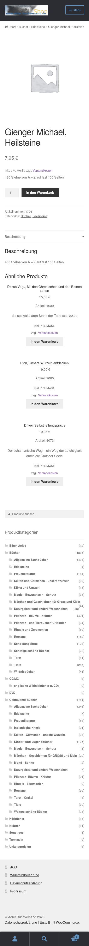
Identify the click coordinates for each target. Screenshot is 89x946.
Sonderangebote (26, 643)
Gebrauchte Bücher (23, 700)
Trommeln (16, 839)
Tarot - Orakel (23, 797)
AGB (13, 867)
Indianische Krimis (27, 727)
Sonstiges (16, 832)
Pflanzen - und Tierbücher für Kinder (40, 623)
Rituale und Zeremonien (31, 629)
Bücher (23, 27)
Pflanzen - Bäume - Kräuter (33, 616)
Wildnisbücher (24, 671)
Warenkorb (68, 935)
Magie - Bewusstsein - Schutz (35, 594)
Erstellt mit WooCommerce (59, 922)
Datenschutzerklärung (26, 883)
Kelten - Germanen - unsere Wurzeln (39, 735)
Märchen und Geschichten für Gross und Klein (47, 601)
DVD (12, 693)
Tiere (17, 665)
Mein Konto (15, 939)
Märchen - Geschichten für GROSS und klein (45, 755)
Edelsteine (38, 27)
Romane (20, 636)
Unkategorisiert (20, 846)
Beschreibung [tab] (15, 236)
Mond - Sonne (24, 762)
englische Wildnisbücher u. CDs (36, 685)
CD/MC (14, 678)
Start (13, 27)
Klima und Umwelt (27, 587)
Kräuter (14, 826)
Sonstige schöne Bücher (31, 651)
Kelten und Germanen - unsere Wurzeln (42, 581)
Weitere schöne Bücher (30, 811)
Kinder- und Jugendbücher (33, 742)
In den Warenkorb (40, 192)
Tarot (17, 658)
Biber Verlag (17, 545)
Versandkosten (42, 170)
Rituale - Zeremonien (28, 784)
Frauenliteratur (24, 574)
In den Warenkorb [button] (45, 341)
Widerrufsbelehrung (24, 875)
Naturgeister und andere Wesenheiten (41, 609)
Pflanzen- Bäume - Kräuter (32, 777)
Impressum (18, 891)
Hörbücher (16, 819)
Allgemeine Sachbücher (31, 560)
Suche (44, 939)
